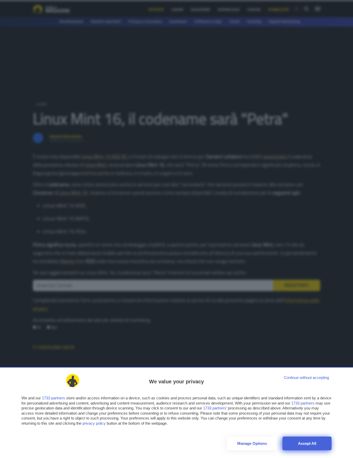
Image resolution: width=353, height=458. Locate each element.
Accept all (307, 443)
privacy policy (94, 423)
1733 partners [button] (53, 398)
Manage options (252, 443)
